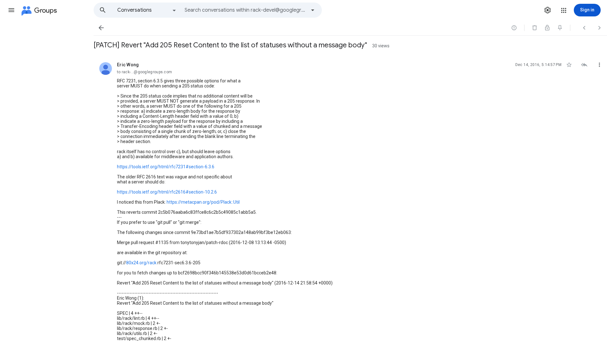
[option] (147, 10)
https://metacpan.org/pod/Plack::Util (203, 202)
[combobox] (245, 10)
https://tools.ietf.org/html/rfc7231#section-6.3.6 (165, 166)
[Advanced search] (313, 10)
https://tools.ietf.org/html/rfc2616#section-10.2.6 (167, 191)
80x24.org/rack (141, 262)
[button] (11, 10)
